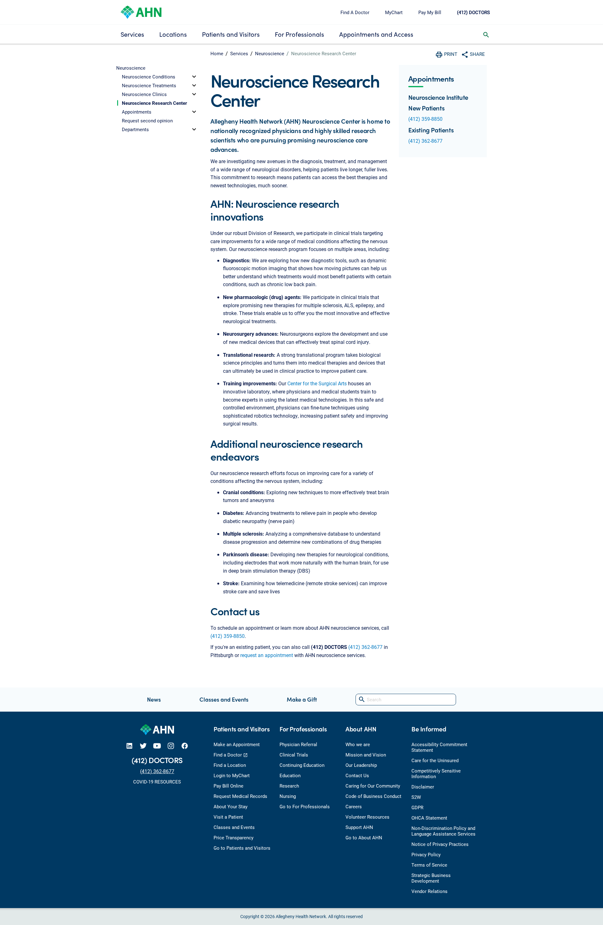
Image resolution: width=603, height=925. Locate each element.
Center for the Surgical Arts (317, 383)
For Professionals (299, 34)
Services (132, 34)
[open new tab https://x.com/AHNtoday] (143, 745)
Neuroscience (269, 53)
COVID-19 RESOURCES (157, 781)
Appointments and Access (376, 34)
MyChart (394, 12)
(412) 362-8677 (365, 647)
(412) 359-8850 (227, 636)
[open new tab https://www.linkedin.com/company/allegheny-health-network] (129, 745)
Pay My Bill (429, 12)
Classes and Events (223, 699)
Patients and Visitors (231, 34)
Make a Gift (302, 699)
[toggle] (194, 76)
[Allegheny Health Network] (141, 11)
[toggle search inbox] (486, 34)
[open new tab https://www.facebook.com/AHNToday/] (184, 745)
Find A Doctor (354, 12)
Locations (173, 34)
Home (216, 53)
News (154, 699)
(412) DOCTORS (473, 12)
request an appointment (266, 655)
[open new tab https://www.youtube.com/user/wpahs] (157, 745)
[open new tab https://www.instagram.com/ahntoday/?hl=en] (171, 745)
